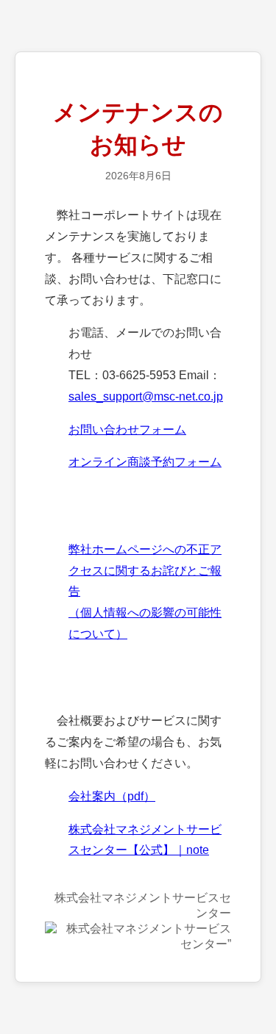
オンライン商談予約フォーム (145, 462)
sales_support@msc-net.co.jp (145, 396)
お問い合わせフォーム (127, 429)
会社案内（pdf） (111, 796)
